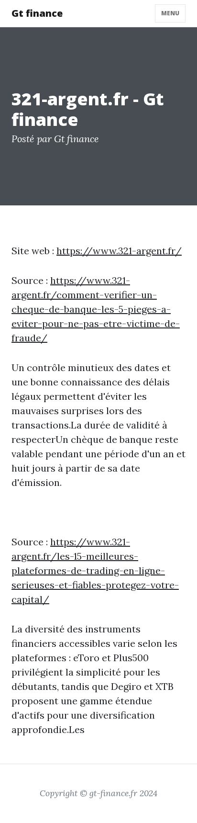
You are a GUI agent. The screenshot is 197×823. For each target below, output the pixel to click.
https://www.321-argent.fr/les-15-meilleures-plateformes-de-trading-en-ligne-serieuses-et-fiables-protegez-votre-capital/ (95, 570)
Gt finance (37, 13)
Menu (170, 13)
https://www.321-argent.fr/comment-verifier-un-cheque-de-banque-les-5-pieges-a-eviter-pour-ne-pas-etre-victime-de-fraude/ (95, 309)
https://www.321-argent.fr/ (119, 251)
